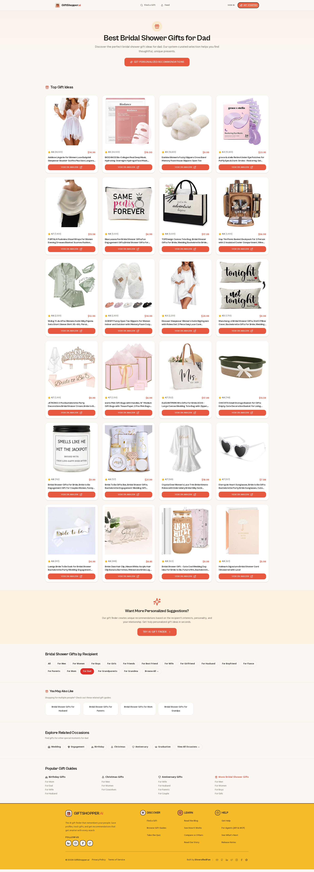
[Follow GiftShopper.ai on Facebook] (83, 843)
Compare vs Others (193, 835)
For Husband (51, 794)
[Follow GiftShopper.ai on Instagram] (75, 843)
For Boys (219, 790)
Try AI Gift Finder (154, 632)
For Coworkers (109, 790)
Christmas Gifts (114, 777)
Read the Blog (191, 821)
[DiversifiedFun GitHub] (222, 860)
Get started (250, 5)
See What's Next (230, 835)
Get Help (226, 821)
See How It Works (193, 828)
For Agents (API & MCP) (233, 828)
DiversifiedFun (202, 860)
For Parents (163, 790)
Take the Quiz (154, 835)
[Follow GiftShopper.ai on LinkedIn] (68, 843)
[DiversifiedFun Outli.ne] (246, 860)
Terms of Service (116, 860)
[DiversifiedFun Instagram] (237, 860)
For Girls (219, 794)
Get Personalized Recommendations (159, 62)
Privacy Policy (98, 860)
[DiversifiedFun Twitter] (232, 860)
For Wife (49, 790)
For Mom (49, 782)
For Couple (163, 794)
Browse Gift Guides (156, 828)
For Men (106, 782)
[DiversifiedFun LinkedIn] (227, 860)
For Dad (49, 786)
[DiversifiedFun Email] (217, 860)
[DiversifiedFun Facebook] (241, 860)
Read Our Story (191, 842)
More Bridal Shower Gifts (233, 777)
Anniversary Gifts (172, 777)
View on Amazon (69, 167)
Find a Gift (152, 821)
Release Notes (229, 842)
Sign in (231, 5)
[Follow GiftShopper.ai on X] (90, 843)
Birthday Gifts (57, 777)
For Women (107, 786)
